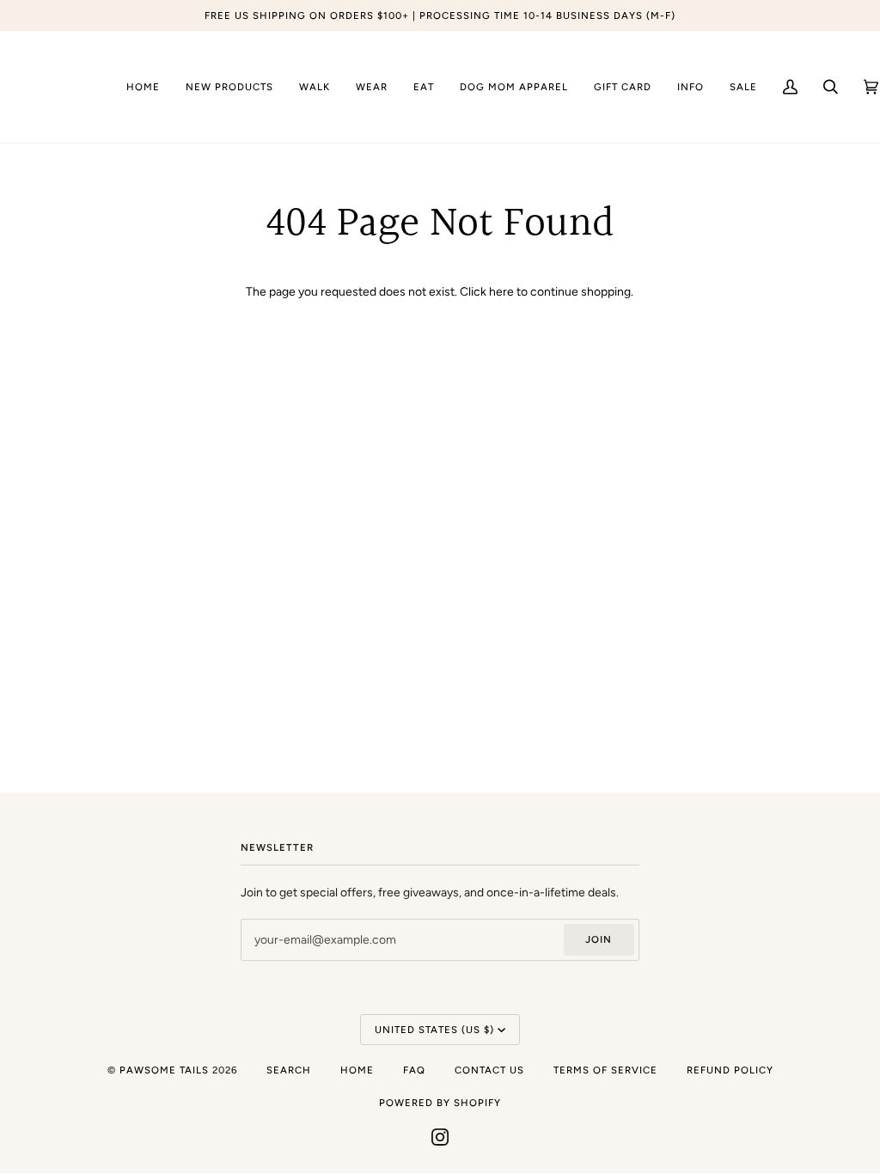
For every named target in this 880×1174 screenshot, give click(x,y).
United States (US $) (434, 1030)
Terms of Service (605, 1070)
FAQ (414, 1070)
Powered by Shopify (440, 1103)
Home (357, 1070)
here (501, 291)
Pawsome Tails (164, 1070)
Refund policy (730, 1070)
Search (288, 1070)
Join (598, 939)
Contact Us (489, 1070)
